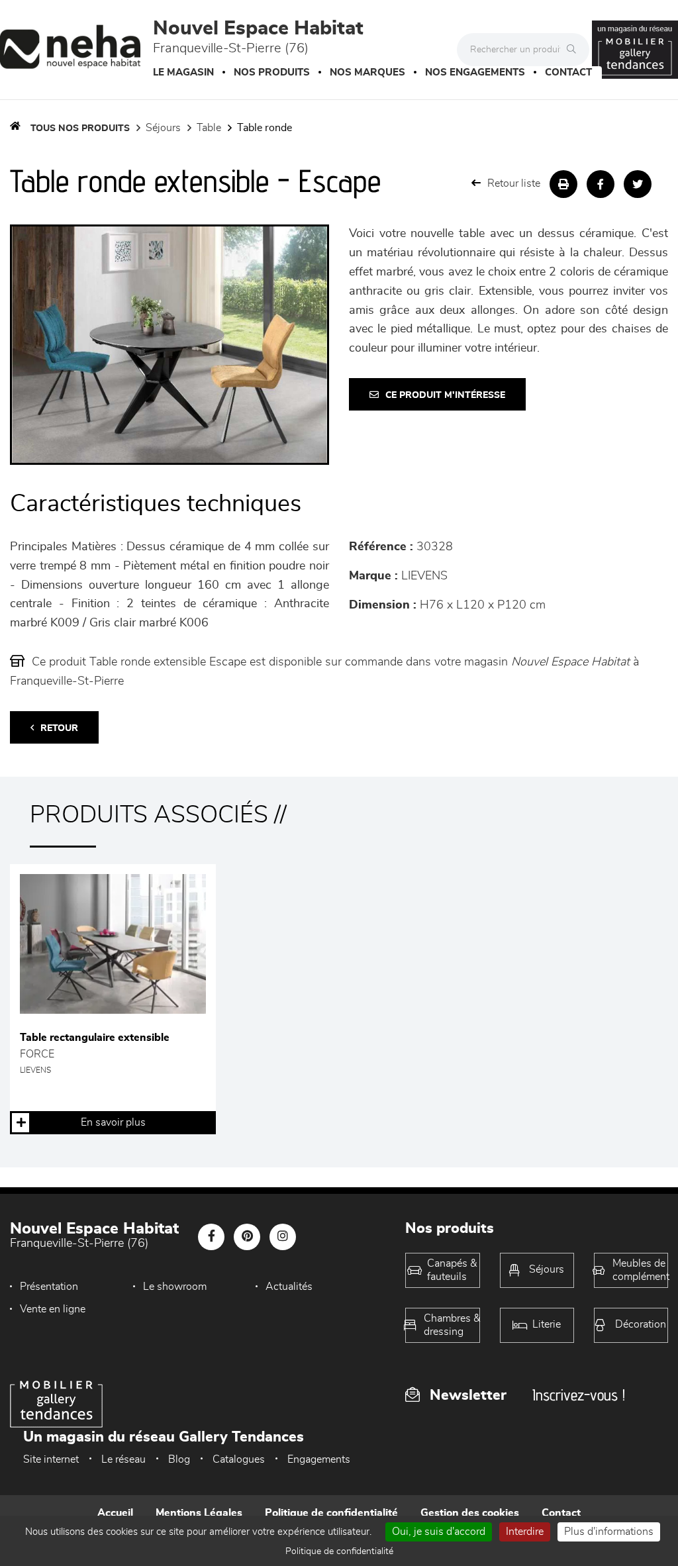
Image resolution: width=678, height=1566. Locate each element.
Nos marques (367, 72)
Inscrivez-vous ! (578, 1394)
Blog (179, 1459)
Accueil (115, 1513)
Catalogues (239, 1459)
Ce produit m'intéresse (445, 395)
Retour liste (513, 183)
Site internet (51, 1459)
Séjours (163, 127)
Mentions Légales (199, 1513)
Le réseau (123, 1459)
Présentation (49, 1286)
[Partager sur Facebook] (600, 184)
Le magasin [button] (183, 72)
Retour (59, 728)
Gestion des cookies (469, 1513)
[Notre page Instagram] (282, 1237)
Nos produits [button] (272, 72)
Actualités (289, 1286)
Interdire (525, 1531)
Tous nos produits (80, 128)
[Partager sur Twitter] (638, 184)
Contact (568, 72)
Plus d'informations (609, 1531)
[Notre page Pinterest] (247, 1237)
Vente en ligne (52, 1309)
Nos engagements (475, 72)
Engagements (318, 1459)
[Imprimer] (563, 184)
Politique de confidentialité (331, 1513)
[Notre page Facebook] (211, 1237)
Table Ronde (264, 127)
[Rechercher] (574, 49)
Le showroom (175, 1286)
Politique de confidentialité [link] (339, 1551)
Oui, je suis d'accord (438, 1531)
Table (209, 127)
